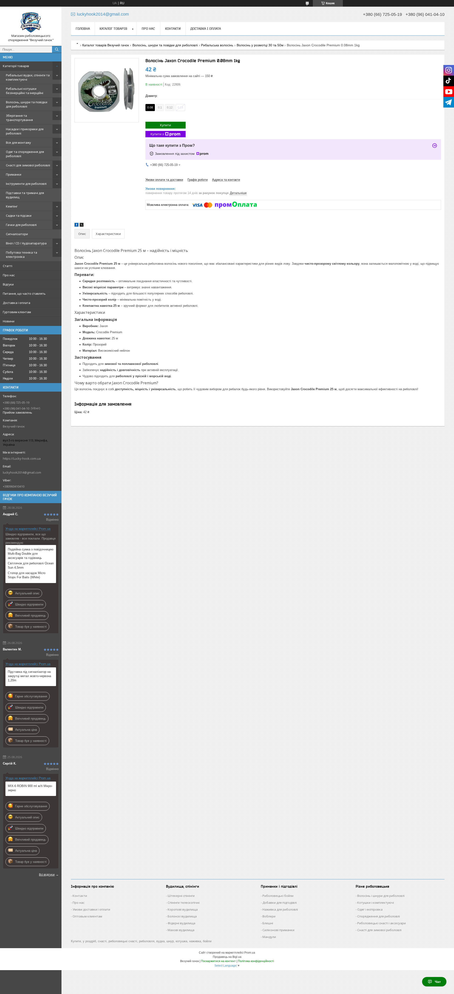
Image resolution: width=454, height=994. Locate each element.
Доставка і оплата (16, 303)
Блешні (267, 923)
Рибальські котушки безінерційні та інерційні (24, 90)
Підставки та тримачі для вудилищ (25, 195)
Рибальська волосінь (217, 45)
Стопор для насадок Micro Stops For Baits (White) (26, 575)
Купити (165, 125)
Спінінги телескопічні (184, 902)
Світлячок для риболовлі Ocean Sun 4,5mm (31, 565)
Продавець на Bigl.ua (227, 957)
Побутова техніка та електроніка (21, 254)
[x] (81, 225)
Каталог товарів (113, 28)
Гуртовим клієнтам (17, 312)
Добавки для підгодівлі (279, 902)
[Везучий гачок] (31, 22)
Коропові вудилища (183, 909)
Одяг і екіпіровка (370, 909)
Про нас (9, 275)
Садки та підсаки (18, 215)
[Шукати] (56, 49)
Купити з (157, 134)
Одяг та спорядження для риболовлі (25, 154)
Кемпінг (11, 206)
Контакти (173, 28)
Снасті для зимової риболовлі (28, 165)
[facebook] (76, 225)
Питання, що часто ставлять (24, 293)
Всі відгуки (47, 874)
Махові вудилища (181, 930)
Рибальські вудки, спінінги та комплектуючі (28, 77)
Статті (7, 266)
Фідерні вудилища (181, 923)
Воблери (268, 916)
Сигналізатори (17, 234)
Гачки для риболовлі (21, 225)
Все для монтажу (18, 142)
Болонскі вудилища (182, 916)
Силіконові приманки (278, 930)
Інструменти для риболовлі (26, 184)
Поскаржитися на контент (218, 961)
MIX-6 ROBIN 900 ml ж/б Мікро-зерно (30, 788)
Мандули (269, 937)
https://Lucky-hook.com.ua (22, 458)
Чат (438, 982)
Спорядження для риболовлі (378, 916)
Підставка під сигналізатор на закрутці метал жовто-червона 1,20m (29, 676)
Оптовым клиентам (87, 916)
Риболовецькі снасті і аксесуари (381, 923)
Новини (8, 321)
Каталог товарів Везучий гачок (105, 45)
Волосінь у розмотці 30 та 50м (260, 45)
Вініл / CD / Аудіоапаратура (26, 243)
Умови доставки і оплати (91, 909)
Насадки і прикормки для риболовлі (25, 131)
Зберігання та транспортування (19, 117)
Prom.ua (249, 952)
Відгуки (8, 284)
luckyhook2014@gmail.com (22, 472)
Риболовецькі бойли (277, 896)
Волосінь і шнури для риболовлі (381, 896)
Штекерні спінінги (181, 896)
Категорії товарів (16, 66)
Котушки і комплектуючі (375, 902)
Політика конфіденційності (256, 961)
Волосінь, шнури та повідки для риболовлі (26, 104)
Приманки (13, 174)
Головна (83, 28)
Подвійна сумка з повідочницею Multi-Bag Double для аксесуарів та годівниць (30, 554)
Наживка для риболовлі (280, 909)
